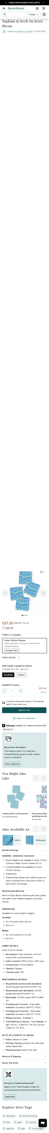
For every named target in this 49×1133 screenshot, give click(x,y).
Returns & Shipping (24, 1056)
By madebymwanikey (10, 817)
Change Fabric (11, 650)
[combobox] (33, 14)
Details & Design (24, 850)
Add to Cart (24, 710)
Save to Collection (24, 718)
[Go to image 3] (25, 615)
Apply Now (10, 1097)
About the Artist (24, 1062)
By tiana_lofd (36, 819)
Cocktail (8, 675)
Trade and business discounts (24, 3)
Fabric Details (11, 657)
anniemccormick (24, 31)
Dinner (21, 675)
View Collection (12, 764)
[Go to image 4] (26, 615)
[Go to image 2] (23, 615)
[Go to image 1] (22, 615)
